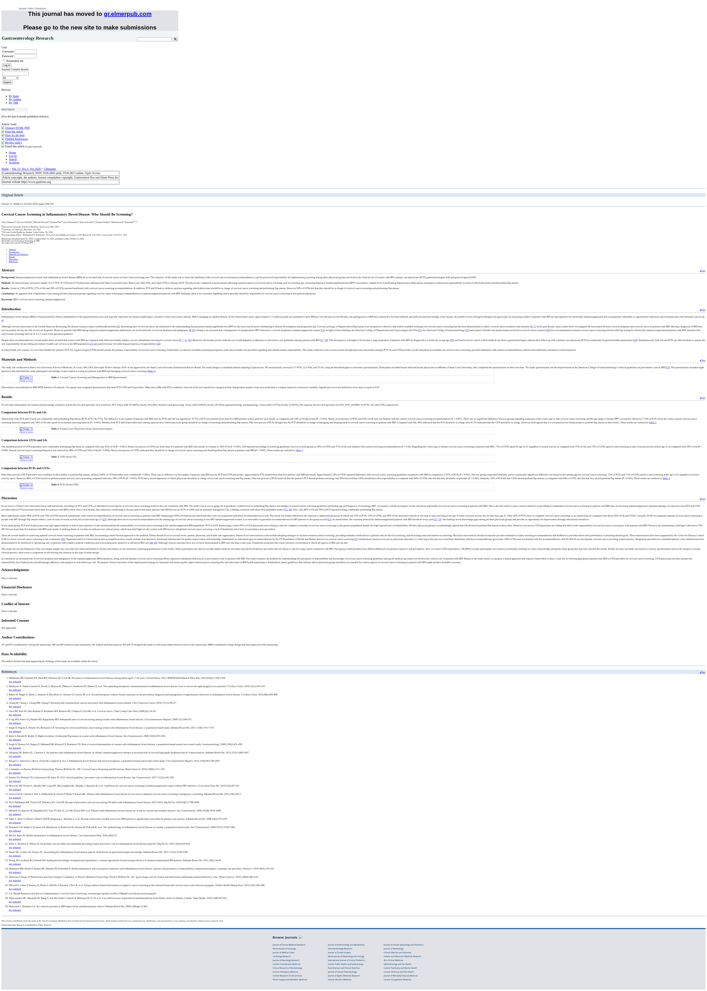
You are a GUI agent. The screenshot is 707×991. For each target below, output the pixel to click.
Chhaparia (50, 168)
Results (12, 257)
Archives (14, 162)
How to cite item (14, 135)
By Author (15, 99)
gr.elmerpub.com (128, 13)
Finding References (16, 139)
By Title (13, 102)
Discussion (13, 259)
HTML (19, 127)
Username (8, 51)
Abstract (10, 127)
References (13, 262)
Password (7, 56)
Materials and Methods (18, 254)
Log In (13, 155)
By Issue (14, 96)
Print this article (14, 131)
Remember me (14, 60)
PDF (27, 127)
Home (12, 152)
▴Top (703, 270)
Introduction (14, 252)
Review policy (13, 142)
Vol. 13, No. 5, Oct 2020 (26, 168)
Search (13, 159)
